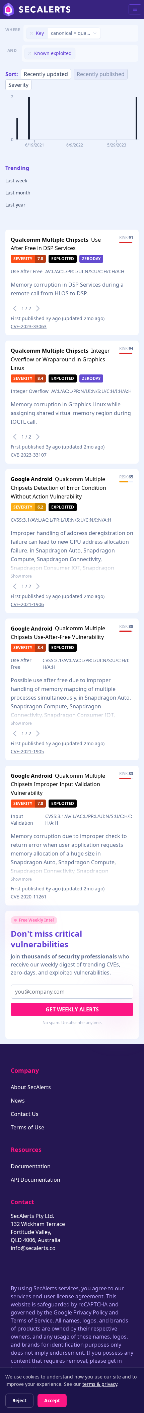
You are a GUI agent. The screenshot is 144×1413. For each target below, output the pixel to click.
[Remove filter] (31, 33)
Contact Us (25, 1114)
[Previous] (15, 308)
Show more (21, 576)
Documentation (31, 1166)
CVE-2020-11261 (29, 896)
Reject (19, 1400)
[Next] (38, 308)
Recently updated (46, 74)
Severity (18, 85)
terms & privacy (99, 1384)
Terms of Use (27, 1127)
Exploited (62, 258)
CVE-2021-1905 (27, 751)
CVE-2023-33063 (29, 326)
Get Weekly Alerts (72, 1009)
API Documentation (35, 1179)
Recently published (101, 74)
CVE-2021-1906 (27, 604)
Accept (52, 1400)
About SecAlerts (31, 1087)
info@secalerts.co (33, 1248)
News (18, 1100)
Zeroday (91, 258)
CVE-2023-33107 (29, 455)
